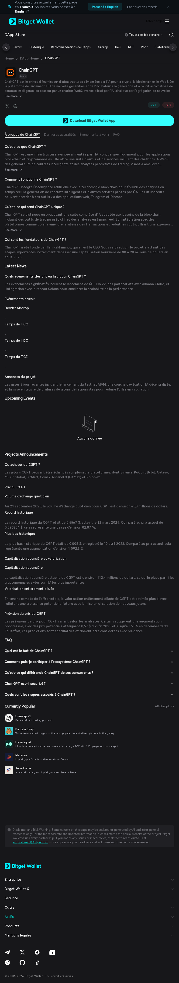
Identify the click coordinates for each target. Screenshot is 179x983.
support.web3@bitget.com (30, 842)
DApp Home (29, 58)
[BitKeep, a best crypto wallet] (23, 865)
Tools (23, 76)
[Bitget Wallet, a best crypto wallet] (37, 21)
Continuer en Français (142, 7)
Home (9, 58)
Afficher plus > (164, 706)
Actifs (9, 917)
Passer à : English (105, 7)
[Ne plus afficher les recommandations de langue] (168, 6)
